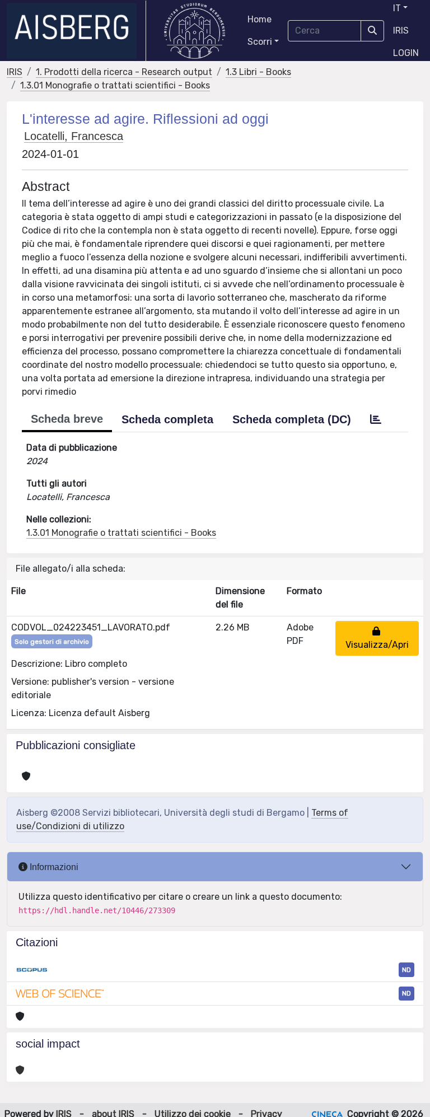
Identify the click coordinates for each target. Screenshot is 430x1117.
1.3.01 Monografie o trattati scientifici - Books (115, 85)
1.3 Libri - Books (258, 72)
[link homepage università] (194, 31)
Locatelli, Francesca (73, 136)
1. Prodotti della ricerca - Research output (124, 72)
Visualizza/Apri (377, 638)
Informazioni (52, 867)
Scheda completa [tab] (167, 419)
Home (259, 19)
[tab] (376, 419)
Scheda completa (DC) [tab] (291, 419)
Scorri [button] (259, 41)
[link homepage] (76, 31)
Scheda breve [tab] (67, 419)
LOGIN (406, 53)
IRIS (401, 30)
